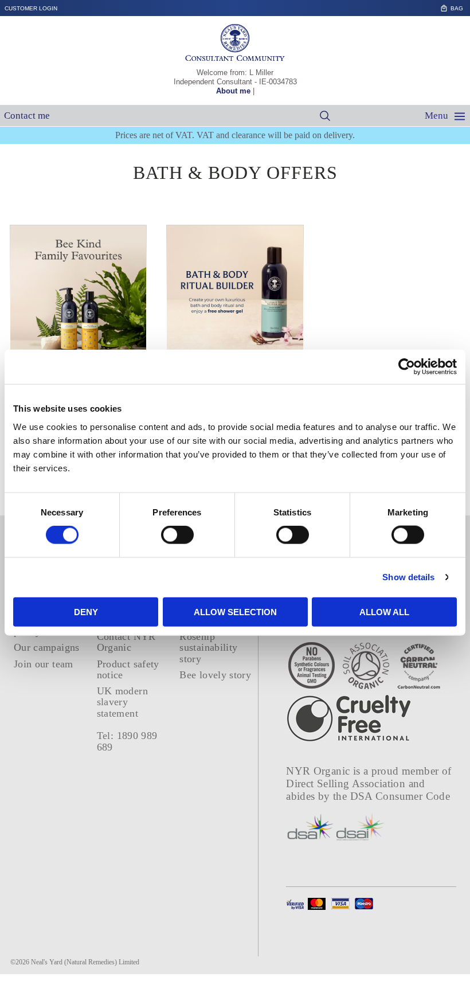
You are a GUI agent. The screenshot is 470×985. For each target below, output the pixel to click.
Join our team (43, 664)
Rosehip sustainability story (208, 648)
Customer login (31, 8)
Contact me (27, 115)
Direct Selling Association (347, 783)
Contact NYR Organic (126, 642)
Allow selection (235, 611)
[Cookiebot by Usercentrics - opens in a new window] (407, 367)
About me (233, 91)
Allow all (384, 611)
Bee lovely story (215, 675)
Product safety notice (128, 669)
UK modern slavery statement (122, 702)
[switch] (177, 535)
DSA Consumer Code (400, 796)
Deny (86, 611)
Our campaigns (47, 647)
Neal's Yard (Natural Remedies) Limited (85, 962)
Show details (408, 577)
